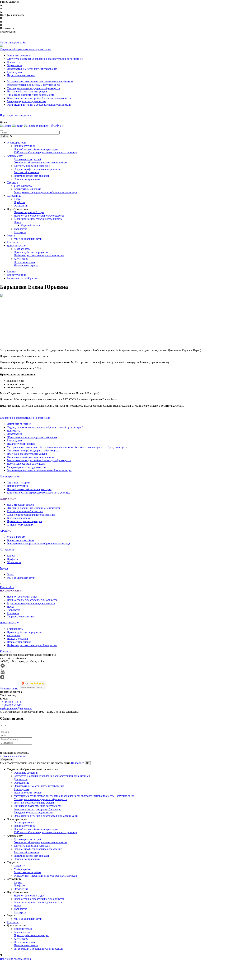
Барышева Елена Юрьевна (22, 278)
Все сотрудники (16, 274)
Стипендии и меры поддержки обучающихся (33, 88)
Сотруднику (14, 195)
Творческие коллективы (21, 616)
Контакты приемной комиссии (32, 165)
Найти (4, 136)
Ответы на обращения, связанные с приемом (40, 162)
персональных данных (13, 756)
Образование (14, 65)
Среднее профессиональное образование (38, 169)
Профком (19, 202)
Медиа (11, 235)
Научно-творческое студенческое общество (39, 215)
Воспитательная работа (27, 188)
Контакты (12, 242)
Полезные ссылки (24, 262)
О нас (10, 574)
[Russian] (5, 125)
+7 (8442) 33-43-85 (11, 701)
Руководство (14, 72)
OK (87, 763)
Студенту (12, 182)
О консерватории (17, 142)
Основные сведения (19, 55)
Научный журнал (31, 225)
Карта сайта (7, 587)
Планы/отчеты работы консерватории (36, 149)
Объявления (21, 205)
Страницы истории (18, 482)
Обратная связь (9, 688)
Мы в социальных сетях (28, 238)
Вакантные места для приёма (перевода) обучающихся (39, 98)
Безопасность (22, 248)
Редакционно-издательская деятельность (38, 218)
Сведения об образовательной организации (25, 49)
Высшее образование (26, 172)
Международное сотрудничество (26, 101)
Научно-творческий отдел (29, 212)
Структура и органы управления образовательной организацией (45, 58)
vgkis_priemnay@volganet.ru (16, 708)
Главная (11, 271)
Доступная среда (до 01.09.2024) (26, 463)
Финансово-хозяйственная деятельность (30, 94)
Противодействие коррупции (31, 252)
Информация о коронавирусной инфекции (39, 255)
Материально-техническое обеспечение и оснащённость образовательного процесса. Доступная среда (67, 447)
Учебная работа (23, 185)
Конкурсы (20, 232)
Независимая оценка (26, 265)
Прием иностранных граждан (31, 175)
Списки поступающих (27, 179)
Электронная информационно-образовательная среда (45, 192)
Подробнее (77, 762)
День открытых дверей (27, 159)
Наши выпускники (25, 145)
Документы (14, 62)
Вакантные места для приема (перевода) (37, 809)
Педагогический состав (21, 75)
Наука (17, 222)
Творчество (20, 228)
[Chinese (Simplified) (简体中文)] (43, 125)
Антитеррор (21, 258)
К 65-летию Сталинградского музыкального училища (45, 152)
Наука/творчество (10, 590)
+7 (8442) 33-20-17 (11, 705)
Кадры (18, 199)
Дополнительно (16, 245)
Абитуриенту (15, 155)
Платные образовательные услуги (27, 91)
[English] (17, 125)
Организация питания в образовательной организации (39, 104)
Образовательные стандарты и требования (32, 68)
